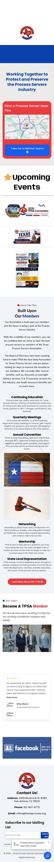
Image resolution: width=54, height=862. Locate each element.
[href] (27, 127)
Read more (12, 697)
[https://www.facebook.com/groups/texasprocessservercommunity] (27, 748)
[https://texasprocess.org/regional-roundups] (27, 270)
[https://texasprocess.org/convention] (27, 210)
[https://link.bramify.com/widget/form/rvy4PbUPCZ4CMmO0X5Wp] (27, 236)
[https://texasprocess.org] (27, 33)
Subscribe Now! (47, 835)
